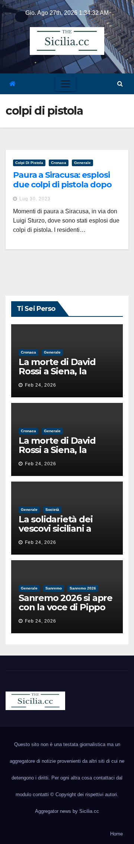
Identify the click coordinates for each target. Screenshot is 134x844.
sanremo (53, 588)
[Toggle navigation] (65, 83)
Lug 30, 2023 (35, 198)
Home (116, 834)
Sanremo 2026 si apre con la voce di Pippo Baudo (65, 607)
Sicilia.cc (89, 811)
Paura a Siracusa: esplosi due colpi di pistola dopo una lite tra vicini (62, 185)
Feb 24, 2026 (40, 385)
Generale (82, 163)
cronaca (58, 163)
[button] (120, 83)
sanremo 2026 (83, 588)
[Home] (12, 84)
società (52, 510)
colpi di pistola (29, 163)
